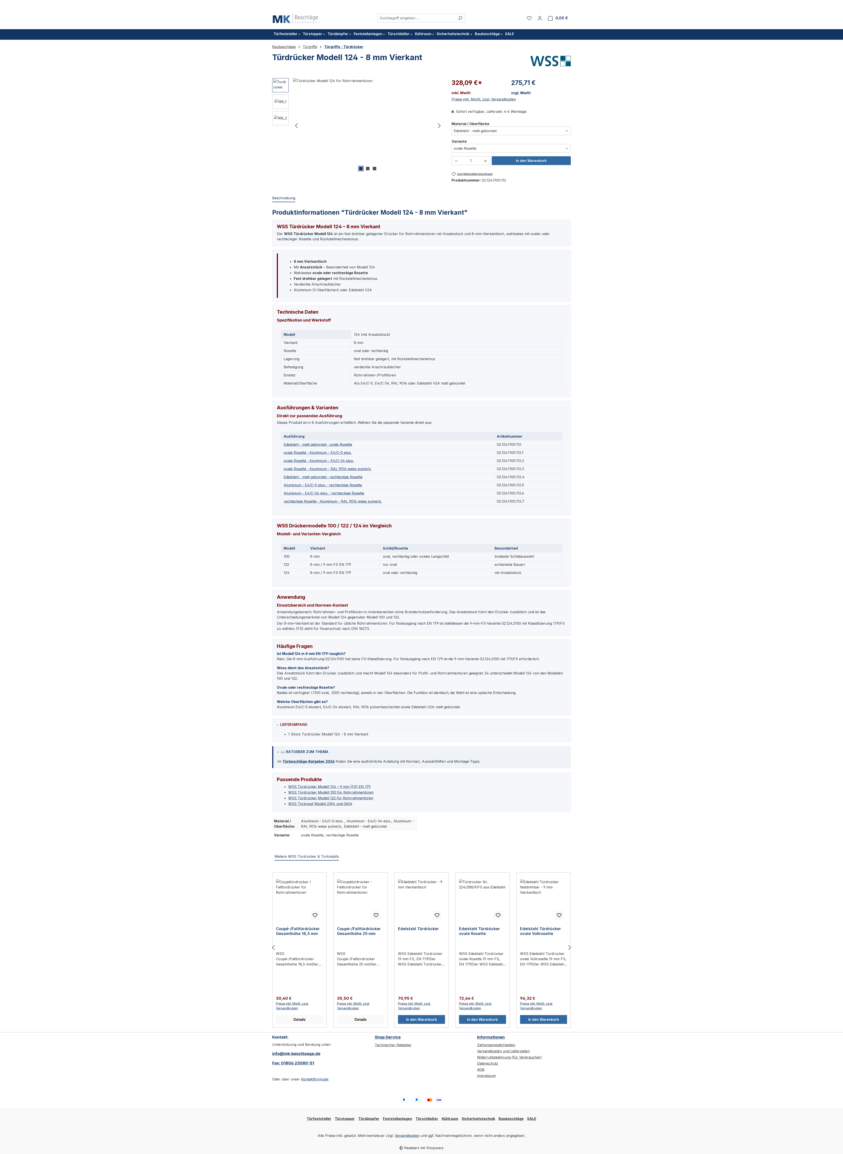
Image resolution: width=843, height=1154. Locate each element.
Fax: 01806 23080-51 (293, 1063)
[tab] (283, 198)
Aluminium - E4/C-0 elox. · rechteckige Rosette (323, 485)
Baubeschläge (511, 1118)
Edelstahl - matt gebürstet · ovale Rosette (318, 444)
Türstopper (345, 1118)
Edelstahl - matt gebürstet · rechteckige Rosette (323, 477)
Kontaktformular (314, 1079)
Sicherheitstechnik (478, 1118)
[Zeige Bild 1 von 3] (361, 168)
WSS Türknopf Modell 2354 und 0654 (320, 804)
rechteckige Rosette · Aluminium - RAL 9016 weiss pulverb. (333, 501)
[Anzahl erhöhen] (485, 160)
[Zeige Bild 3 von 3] (374, 168)
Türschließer (427, 1118)
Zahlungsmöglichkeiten (496, 1045)
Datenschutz (487, 1063)
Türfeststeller (319, 1118)
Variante (459, 141)
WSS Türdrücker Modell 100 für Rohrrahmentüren (331, 792)
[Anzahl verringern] (456, 160)
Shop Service (388, 1037)
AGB (481, 1069)
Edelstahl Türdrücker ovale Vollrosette (540, 931)
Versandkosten (407, 1135)
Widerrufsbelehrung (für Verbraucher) (509, 1057)
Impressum (486, 1075)
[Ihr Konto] (540, 18)
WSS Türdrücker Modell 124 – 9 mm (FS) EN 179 (329, 786)
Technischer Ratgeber (393, 1045)
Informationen (491, 1037)
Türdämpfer (368, 1118)
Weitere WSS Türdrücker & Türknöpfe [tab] (306, 856)
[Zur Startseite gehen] (295, 17)
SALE (531, 1118)
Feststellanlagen (397, 1118)
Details (300, 1019)
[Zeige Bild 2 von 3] (367, 168)
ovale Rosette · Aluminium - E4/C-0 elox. (318, 452)
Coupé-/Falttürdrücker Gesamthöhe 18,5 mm (298, 931)
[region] (357, 125)
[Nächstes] (439, 125)
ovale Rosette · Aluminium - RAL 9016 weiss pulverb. (327, 469)
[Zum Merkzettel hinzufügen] (315, 915)
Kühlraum (450, 1118)
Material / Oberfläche (470, 123)
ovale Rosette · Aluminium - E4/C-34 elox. (319, 460)
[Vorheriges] (296, 125)
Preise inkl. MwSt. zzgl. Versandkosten (484, 99)
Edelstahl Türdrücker (418, 928)
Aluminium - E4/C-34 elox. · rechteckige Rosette (324, 493)
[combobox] (416, 18)
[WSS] (550, 61)
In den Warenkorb (531, 160)
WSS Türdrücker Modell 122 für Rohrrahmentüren (330, 798)
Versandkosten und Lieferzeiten (503, 1051)
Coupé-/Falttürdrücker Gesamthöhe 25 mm (359, 931)
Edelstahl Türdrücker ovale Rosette (479, 931)
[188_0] (368, 125)
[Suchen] (460, 18)
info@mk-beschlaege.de (296, 1053)
